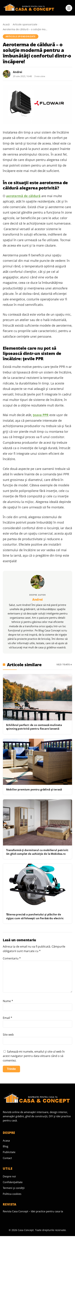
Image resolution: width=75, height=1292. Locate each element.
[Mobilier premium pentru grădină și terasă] (37, 762)
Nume (8, 1001)
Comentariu (12, 958)
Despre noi (9, 1176)
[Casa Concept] (33, 8)
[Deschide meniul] (69, 8)
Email (7, 1018)
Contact (7, 1158)
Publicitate (9, 1152)
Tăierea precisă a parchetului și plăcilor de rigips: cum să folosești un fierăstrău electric (35, 916)
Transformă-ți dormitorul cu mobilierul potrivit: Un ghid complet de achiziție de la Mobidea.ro (37, 851)
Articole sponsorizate (25, 24)
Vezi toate (63, 664)
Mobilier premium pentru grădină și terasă (34, 789)
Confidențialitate (12, 1182)
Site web (8, 1035)
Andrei (17, 72)
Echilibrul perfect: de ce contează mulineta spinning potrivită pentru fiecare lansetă (34, 726)
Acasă (6, 24)
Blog (5, 1146)
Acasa (6, 1140)
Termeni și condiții (14, 1188)
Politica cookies (12, 1194)
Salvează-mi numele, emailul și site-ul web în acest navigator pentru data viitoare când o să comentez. (34, 1056)
